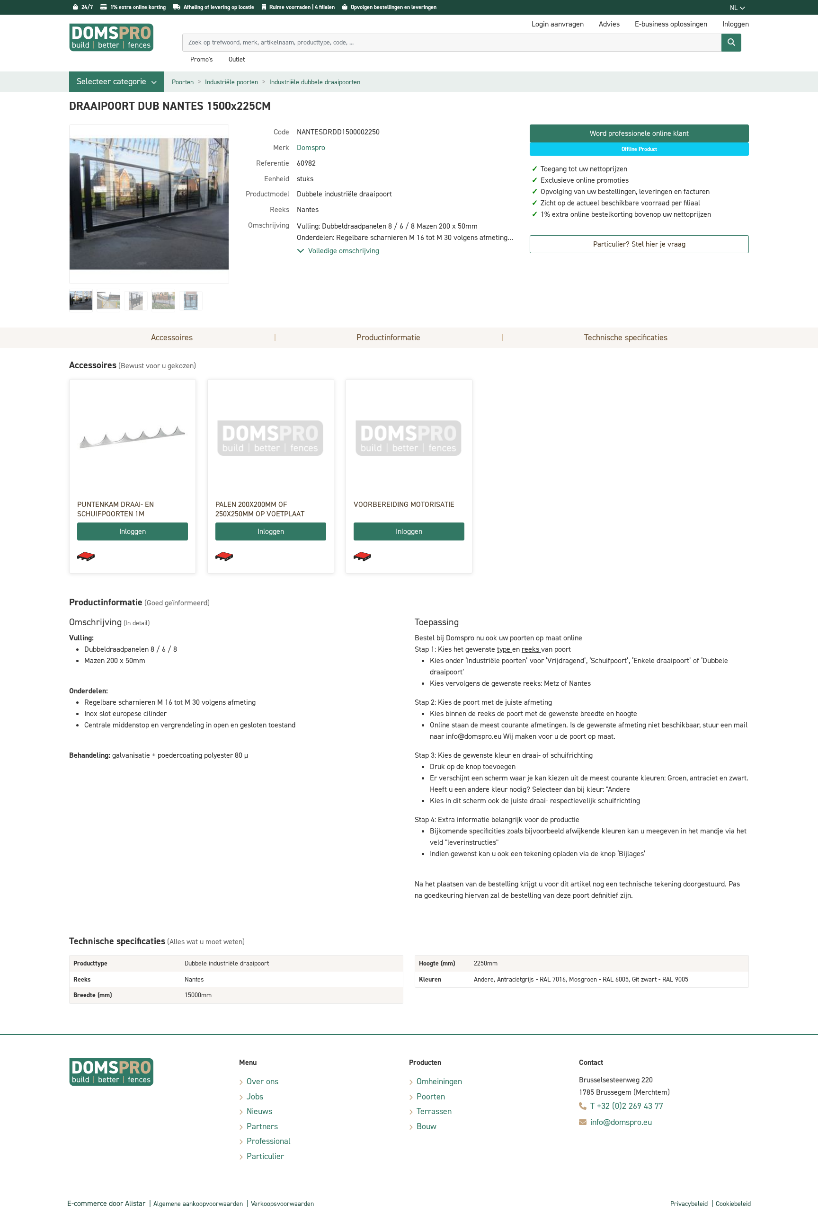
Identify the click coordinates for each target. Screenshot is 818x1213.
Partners (262, 1126)
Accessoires (172, 337)
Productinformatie (388, 337)
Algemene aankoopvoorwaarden (198, 1203)
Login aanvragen (558, 24)
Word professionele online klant (639, 133)
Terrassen (434, 1111)
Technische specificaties (625, 337)
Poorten (183, 82)
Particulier (265, 1156)
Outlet (237, 59)
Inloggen (132, 531)
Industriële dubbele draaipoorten (314, 82)
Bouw (426, 1126)
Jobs (255, 1096)
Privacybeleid (689, 1203)
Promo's (201, 59)
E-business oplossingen (671, 24)
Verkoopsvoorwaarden (282, 1203)
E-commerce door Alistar (106, 1203)
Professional (269, 1141)
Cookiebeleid (733, 1203)
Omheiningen (439, 1081)
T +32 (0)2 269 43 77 (626, 1106)
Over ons (262, 1081)
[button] (116, 81)
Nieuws (259, 1111)
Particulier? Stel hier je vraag (639, 244)
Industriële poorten (231, 82)
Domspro (311, 147)
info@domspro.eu (621, 1122)
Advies (609, 24)
